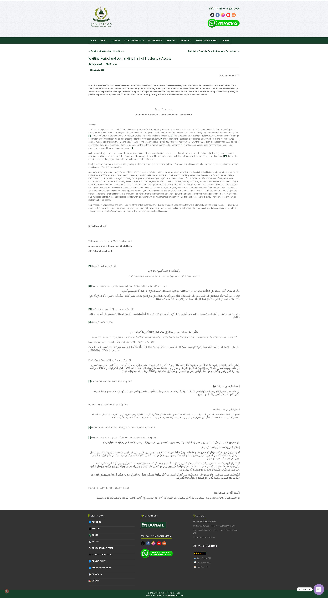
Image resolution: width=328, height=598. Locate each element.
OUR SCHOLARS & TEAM (102, 548)
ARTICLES (171, 40)
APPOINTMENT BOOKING (206, 40)
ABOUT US (96, 522)
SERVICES (115, 40)
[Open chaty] (319, 589)
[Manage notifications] (7, 591)
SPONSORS (96, 574)
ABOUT (104, 40)
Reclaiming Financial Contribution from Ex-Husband (214, 51)
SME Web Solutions (175, 595)
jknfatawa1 (96, 64)
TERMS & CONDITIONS (101, 568)
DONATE (225, 40)
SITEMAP (95, 581)
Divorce (113, 64)
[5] (133, 148)
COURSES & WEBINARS (134, 40)
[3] (89, 309)
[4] (182, 145)
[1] (89, 136)
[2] (172, 136)
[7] (229, 187)
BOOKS (94, 535)
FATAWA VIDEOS (155, 40)
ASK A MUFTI (185, 40)
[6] (225, 156)
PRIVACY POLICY (98, 561)
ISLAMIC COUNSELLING (101, 555)
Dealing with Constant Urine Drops (106, 51)
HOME (93, 40)
